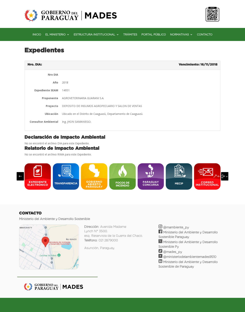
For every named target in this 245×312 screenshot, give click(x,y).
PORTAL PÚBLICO (153, 34)
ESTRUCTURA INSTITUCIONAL (94, 34)
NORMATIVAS (179, 34)
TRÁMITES (130, 34)
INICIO (37, 34)
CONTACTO (204, 34)
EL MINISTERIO (55, 34)
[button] (20, 176)
